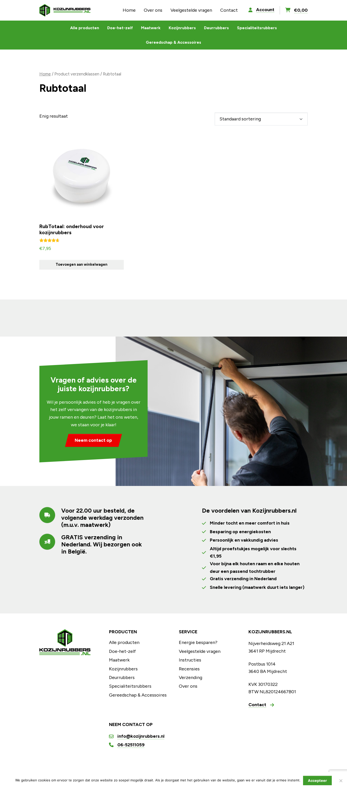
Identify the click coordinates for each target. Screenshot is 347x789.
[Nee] (340, 780)
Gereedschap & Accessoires (173, 42)
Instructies (190, 660)
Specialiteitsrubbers (257, 27)
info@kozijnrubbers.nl (140, 736)
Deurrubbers (216, 27)
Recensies (189, 669)
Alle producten (84, 27)
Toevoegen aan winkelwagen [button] (81, 264)
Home (129, 10)
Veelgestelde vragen (191, 10)
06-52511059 (131, 745)
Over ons (153, 10)
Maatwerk (151, 27)
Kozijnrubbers (182, 27)
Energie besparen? (198, 642)
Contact (229, 10)
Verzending (190, 677)
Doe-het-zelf (120, 27)
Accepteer (317, 780)
